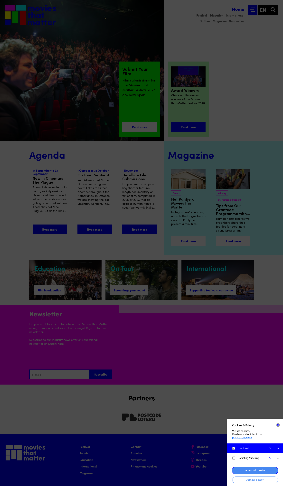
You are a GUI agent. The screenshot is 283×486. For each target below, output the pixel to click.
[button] (252, 448)
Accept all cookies (255, 470)
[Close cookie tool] (278, 425)
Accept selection (255, 480)
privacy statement (242, 437)
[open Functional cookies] (278, 448)
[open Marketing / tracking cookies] (278, 458)
